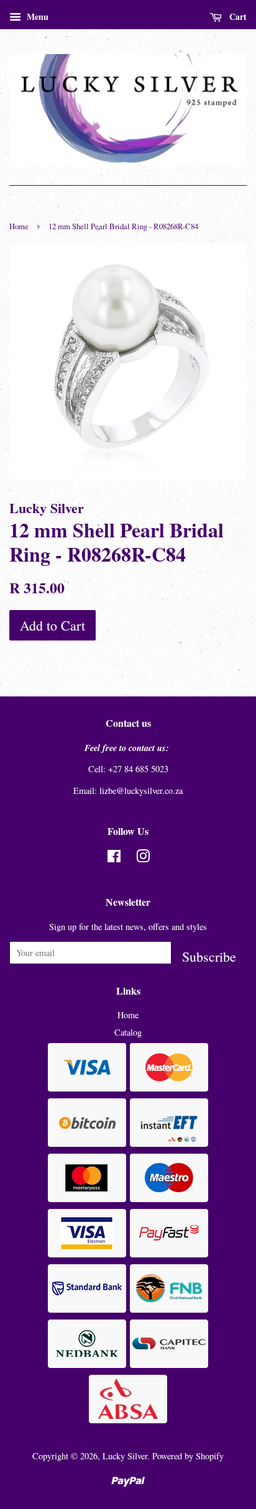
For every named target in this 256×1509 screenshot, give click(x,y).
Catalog (128, 1032)
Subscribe (209, 955)
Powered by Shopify (188, 1456)
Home (19, 226)
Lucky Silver (125, 1456)
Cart (237, 16)
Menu (36, 16)
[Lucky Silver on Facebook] (114, 858)
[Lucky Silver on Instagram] (143, 858)
